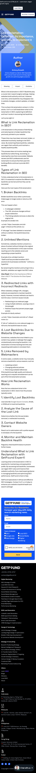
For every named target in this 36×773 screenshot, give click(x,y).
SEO (8, 533)
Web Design (10, 538)
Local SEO (23, 533)
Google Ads (10, 536)
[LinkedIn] (6, 764)
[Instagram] (2, 764)
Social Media (24, 536)
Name (6, 515)
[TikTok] (9, 764)
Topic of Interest (9, 531)
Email (6, 523)
